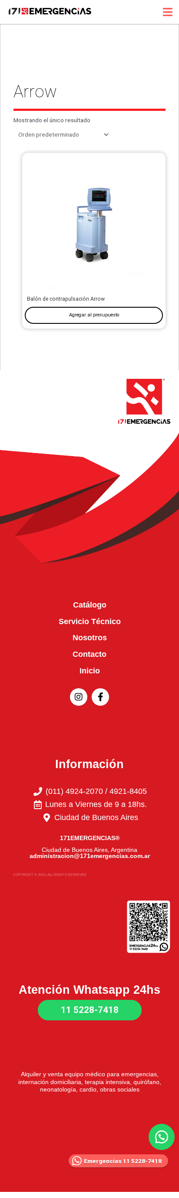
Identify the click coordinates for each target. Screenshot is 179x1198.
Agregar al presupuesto (94, 315)
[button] (162, 1137)
